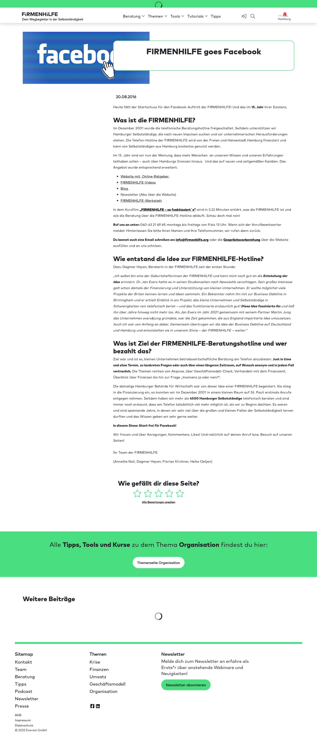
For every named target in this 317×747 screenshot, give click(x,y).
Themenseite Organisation (158, 562)
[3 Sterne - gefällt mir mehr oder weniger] (159, 494)
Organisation (103, 691)
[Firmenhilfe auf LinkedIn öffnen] (98, 705)
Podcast (23, 691)
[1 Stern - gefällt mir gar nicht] (137, 494)
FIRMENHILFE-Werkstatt (141, 200)
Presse (22, 706)
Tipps (216, 16)
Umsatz (98, 676)
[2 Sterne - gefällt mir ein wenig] (148, 494)
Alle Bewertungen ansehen (158, 502)
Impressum (23, 720)
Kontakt (23, 662)
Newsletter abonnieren (186, 684)
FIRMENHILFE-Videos (138, 182)
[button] (133, 16)
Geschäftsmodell (107, 684)
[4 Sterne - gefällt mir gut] (169, 494)
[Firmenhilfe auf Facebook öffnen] (92, 705)
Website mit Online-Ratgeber (145, 176)
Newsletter (26, 698)
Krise (95, 662)
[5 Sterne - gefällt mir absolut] (180, 494)
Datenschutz (24, 725)
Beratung (25, 676)
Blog (124, 188)
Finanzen (99, 669)
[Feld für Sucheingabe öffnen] (253, 16)
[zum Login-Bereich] (244, 16)
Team (21, 669)
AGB (18, 715)
